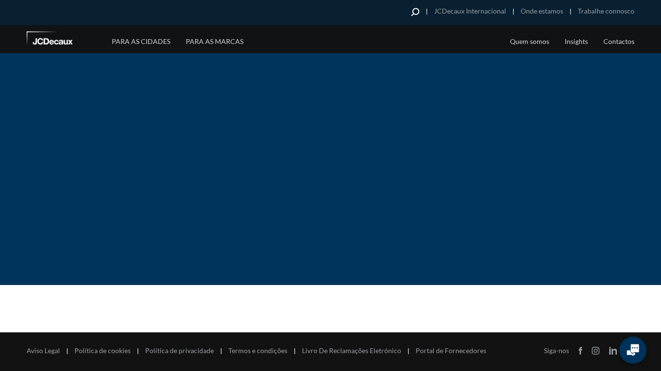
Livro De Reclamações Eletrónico (351, 351)
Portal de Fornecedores (451, 351)
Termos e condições (257, 351)
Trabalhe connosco (606, 11)
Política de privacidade (179, 351)
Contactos (618, 41)
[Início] (63, 40)
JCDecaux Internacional (470, 11)
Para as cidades (141, 41)
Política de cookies (103, 351)
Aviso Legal (43, 351)
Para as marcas (214, 41)
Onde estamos (542, 11)
